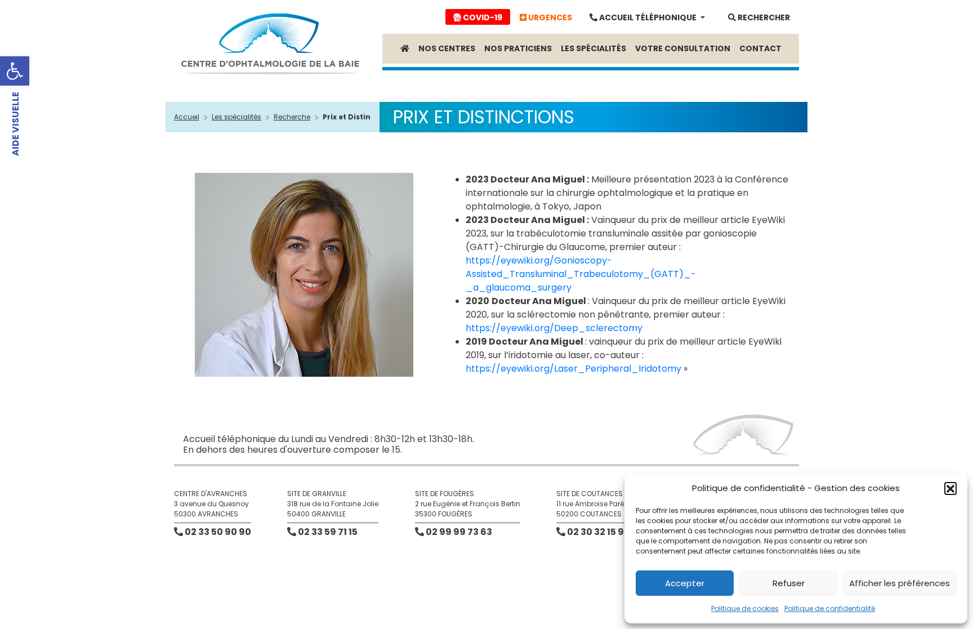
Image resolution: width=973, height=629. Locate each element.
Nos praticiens (518, 48)
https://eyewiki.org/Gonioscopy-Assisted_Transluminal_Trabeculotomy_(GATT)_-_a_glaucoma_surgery (581, 274)
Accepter (684, 583)
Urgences (549, 17)
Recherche (292, 117)
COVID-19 (481, 17)
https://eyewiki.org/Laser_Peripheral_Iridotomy (573, 368)
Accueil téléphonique (647, 17)
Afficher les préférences (899, 583)
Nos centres (446, 48)
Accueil (186, 117)
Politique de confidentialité (829, 608)
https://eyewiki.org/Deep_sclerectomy (554, 328)
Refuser (789, 583)
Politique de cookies (745, 608)
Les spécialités (593, 48)
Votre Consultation (682, 48)
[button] (14, 71)
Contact (760, 48)
